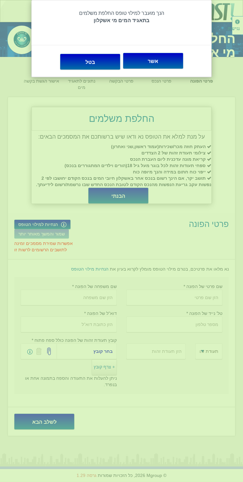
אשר (153, 61)
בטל (90, 62)
